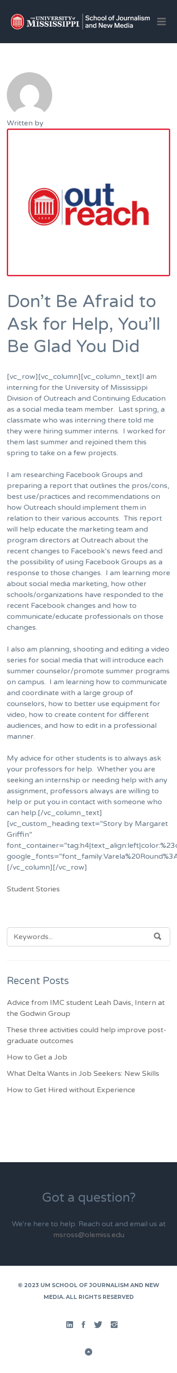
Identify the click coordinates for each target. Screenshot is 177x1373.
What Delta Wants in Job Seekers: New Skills (83, 1073)
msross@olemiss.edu (88, 1234)
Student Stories (33, 889)
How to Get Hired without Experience (71, 1089)
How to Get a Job (37, 1057)
